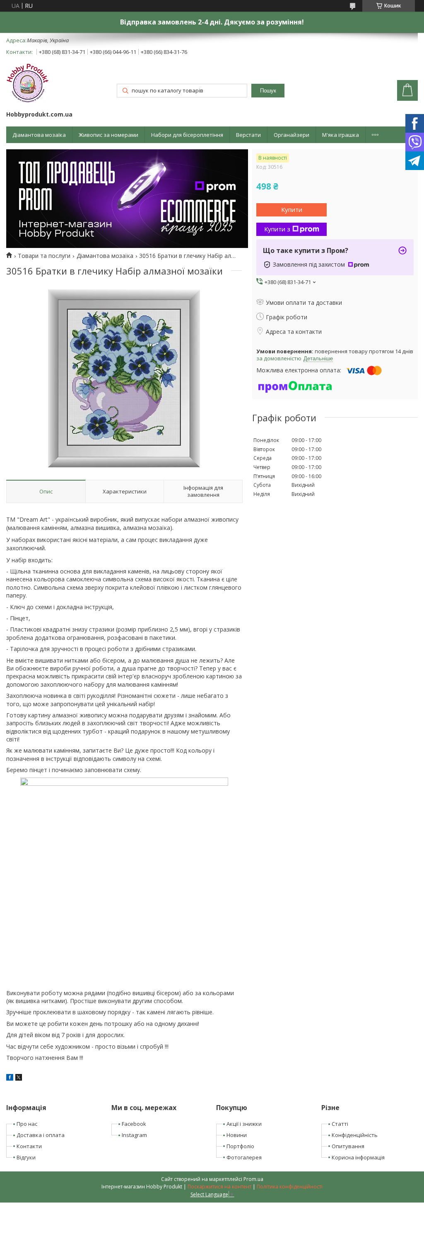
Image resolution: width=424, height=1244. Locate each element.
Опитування (348, 1146)
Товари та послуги (44, 256)
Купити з (277, 229)
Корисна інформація (358, 1157)
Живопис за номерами (108, 134)
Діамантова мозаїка (39, 134)
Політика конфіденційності (290, 1186)
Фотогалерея (244, 1157)
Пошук (268, 90)
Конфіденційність (355, 1135)
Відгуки (26, 1157)
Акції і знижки (244, 1123)
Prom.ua (253, 1179)
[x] (18, 1078)
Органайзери (291, 134)
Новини (236, 1135)
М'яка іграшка (340, 134)
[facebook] (9, 1078)
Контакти (29, 1146)
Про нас (27, 1123)
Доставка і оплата (41, 1135)
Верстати (248, 134)
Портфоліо (240, 1146)
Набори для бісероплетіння (187, 134)
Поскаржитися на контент (219, 1186)
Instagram (134, 1135)
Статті (340, 1123)
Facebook (134, 1123)
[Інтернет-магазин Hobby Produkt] (27, 84)
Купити (291, 209)
